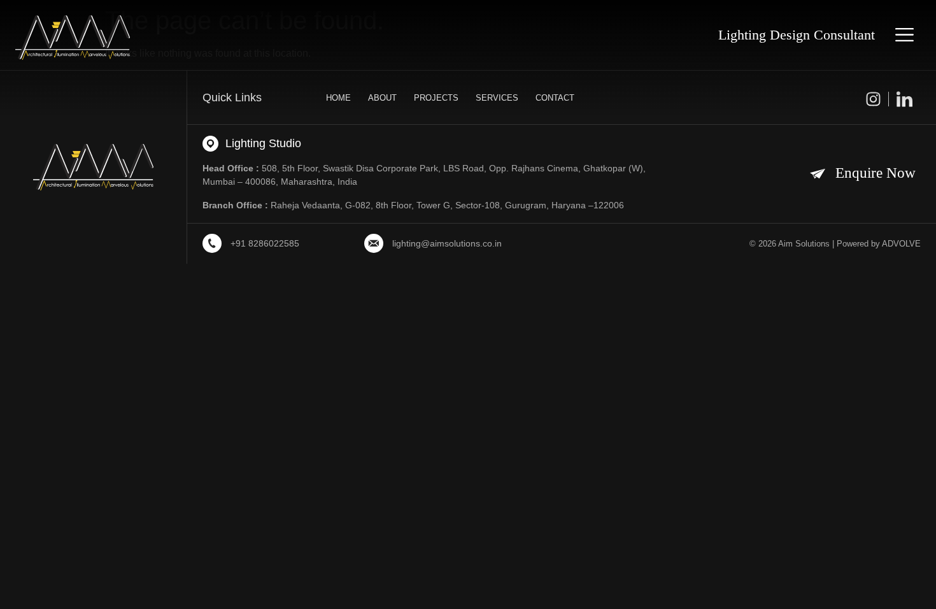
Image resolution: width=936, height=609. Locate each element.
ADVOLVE (901, 243)
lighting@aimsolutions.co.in (447, 243)
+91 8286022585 (264, 243)
